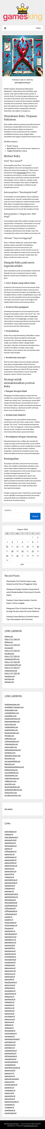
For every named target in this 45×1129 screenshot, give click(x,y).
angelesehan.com (11, 730)
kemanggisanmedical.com (14, 767)
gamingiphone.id (11, 880)
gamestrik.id (9, 874)
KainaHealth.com (11, 775)
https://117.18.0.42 (12, 650)
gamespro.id (9, 1073)
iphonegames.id (10, 846)
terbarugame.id (10, 922)
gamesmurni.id (10, 971)
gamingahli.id (10, 948)
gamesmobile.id (10, 860)
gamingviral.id (10, 1045)
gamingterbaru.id (11, 897)
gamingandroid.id (11, 894)
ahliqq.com (9, 642)
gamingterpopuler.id (12, 1067)
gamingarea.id (10, 951)
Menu (38, 28)
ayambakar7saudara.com (14, 707)
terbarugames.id (11, 925)
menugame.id (10, 1036)
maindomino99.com (12, 659)
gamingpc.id (9, 891)
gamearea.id (9, 1022)
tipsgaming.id (10, 885)
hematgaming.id (11, 982)
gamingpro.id (10, 1048)
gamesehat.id (10, 1099)
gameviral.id (9, 1093)
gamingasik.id (10, 945)
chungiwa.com (10, 753)
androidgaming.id (11, 837)
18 (12, 551)
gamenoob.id (9, 1082)
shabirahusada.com (12, 778)
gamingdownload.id (12, 1039)
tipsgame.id (9, 928)
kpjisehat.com (10, 758)
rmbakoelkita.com (11, 727)
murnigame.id (10, 1016)
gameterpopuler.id (12, 1102)
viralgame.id (9, 1107)
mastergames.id (11, 1033)
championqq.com (11, 670)
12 (17, 546)
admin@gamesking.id (22, 82)
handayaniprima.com (12, 719)
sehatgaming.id (10, 1059)
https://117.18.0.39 (12, 645)
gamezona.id (9, 1013)
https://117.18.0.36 (12, 639)
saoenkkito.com (10, 716)
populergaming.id (11, 1062)
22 (33, 551)
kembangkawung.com (13, 750)
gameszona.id (10, 985)
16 (38, 546)
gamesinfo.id (9, 854)
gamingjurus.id (10, 939)
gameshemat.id (10, 993)
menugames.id (10, 991)
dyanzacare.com (11, 792)
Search (8, 510)
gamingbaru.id (10, 1042)
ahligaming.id (10, 988)
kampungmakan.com (12, 721)
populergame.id (10, 1113)
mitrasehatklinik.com (12, 761)
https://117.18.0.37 (12, 668)
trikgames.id (9, 877)
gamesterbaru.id (11, 866)
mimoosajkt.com (11, 747)
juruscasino (21, 173)
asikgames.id (9, 1002)
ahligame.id (9, 1025)
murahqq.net (9, 653)
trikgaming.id (10, 888)
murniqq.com (9, 679)
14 (28, 546)
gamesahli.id (9, 979)
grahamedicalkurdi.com (13, 790)
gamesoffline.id (10, 863)
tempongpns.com (11, 710)
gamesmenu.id (10, 968)
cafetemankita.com (12, 741)
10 (7, 546)
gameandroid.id (10, 840)
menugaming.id (10, 959)
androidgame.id (10, 831)
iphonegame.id (10, 900)
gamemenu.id (10, 1011)
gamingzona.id (10, 954)
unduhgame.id (10, 1110)
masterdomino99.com (13, 665)
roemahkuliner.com (12, 713)
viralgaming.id (10, 1065)
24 (7, 556)
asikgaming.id (10, 965)
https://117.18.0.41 (12, 656)
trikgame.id (9, 834)
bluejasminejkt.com (12, 733)
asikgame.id (9, 1028)
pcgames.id (9, 920)
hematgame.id (10, 1030)
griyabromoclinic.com (13, 795)
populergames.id (11, 1084)
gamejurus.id (9, 1008)
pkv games (9, 809)
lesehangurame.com (12, 704)
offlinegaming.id (11, 911)
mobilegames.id (10, 857)
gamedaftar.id (10, 1096)
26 (17, 556)
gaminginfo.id (10, 931)
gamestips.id (9, 868)
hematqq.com (10, 676)
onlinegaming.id (11, 914)
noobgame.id (9, 1104)
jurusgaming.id (10, 957)
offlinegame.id (10, 908)
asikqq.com (9, 636)
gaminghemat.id (11, 934)
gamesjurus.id (10, 974)
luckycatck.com (10, 724)
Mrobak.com (9, 736)
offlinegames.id (10, 851)
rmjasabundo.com (11, 744)
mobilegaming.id (11, 905)
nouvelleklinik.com (12, 773)
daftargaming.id (11, 1056)
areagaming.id (10, 962)
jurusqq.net (9, 648)
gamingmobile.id (11, 883)
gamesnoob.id (10, 1070)
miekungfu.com (10, 738)
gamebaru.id (9, 1087)
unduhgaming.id (11, 1050)
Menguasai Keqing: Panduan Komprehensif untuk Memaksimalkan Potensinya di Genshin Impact (23, 592)
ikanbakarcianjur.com (13, 755)
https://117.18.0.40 (12, 673)
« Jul (21, 564)
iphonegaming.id (11, 902)
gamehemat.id (10, 999)
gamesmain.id (10, 976)
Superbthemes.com (31, 1126)
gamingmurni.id (10, 937)
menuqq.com (9, 682)
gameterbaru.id (10, 871)
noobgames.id (10, 1090)
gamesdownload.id (12, 1079)
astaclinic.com (10, 784)
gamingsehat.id (10, 1053)
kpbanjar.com (10, 764)
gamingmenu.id (10, 942)
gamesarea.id (10, 1019)
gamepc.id (8, 848)
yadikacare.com (10, 781)
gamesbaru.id (10, 1076)
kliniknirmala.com (11, 770)
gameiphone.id (10, 843)
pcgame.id (8, 917)
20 (22, 551)
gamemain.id (9, 1005)
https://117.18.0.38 (12, 662)
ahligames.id (9, 996)
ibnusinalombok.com (12, 787)
